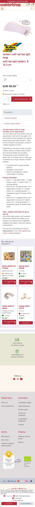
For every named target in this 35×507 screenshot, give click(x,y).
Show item (26, 323)
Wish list (7, 104)
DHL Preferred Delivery (23, 496)
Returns (21, 442)
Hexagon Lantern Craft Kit (24, 307)
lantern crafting (8, 233)
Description (8, 112)
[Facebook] (14, 379)
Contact (21, 424)
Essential (9, 496)
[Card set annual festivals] (26, 256)
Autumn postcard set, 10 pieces (9, 267)
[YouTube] (21, 379)
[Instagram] (17, 379)
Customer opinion (10, 118)
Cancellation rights (24, 402)
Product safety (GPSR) (12, 124)
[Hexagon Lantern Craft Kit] (26, 296)
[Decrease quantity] (8, 100)
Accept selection (26, 503)
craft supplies (22, 231)
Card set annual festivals (24, 267)
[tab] (17, 112)
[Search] (32, 8)
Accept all (9, 503)
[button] (2, 9)
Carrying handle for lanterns (8, 307)
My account (5, 436)
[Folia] (12, 47)
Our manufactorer (7, 406)
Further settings (17, 500)
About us (4, 402)
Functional (18, 498)
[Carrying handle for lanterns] (9, 296)
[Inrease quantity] (8, 98)
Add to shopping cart (21, 99)
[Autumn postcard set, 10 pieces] (9, 256)
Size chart (4, 440)
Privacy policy (23, 409)
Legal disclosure (24, 406)
